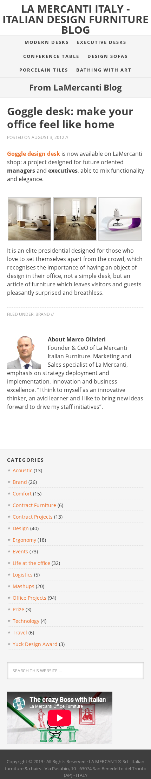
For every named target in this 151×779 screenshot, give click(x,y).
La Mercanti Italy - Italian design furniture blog (75, 19)
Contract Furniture (34, 505)
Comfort (22, 493)
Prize (18, 609)
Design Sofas (107, 56)
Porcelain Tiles (43, 70)
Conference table (51, 56)
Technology (26, 621)
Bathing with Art (104, 70)
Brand (42, 314)
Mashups (23, 586)
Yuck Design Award (35, 644)
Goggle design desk (33, 154)
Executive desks (101, 42)
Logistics (23, 574)
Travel (20, 632)
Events (20, 551)
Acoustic (22, 470)
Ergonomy (24, 540)
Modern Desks (47, 42)
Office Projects (29, 597)
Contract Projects (33, 516)
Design (21, 528)
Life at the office (31, 563)
